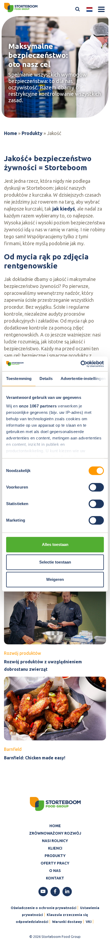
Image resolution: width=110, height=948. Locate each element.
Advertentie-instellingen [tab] (83, 378)
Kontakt (55, 878)
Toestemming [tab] (19, 378)
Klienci (55, 848)
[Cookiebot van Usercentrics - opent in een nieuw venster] (80, 363)
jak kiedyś (63, 208)
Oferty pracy (55, 863)
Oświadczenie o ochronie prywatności (43, 908)
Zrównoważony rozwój (55, 833)
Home (10, 133)
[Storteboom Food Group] (20, 7)
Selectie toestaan (55, 562)
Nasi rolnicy (55, 841)
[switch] (96, 487)
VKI (89, 921)
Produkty (32, 133)
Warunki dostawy (67, 921)
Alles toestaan (55, 544)
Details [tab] (46, 378)
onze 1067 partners (38, 406)
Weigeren (55, 579)
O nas (55, 870)
